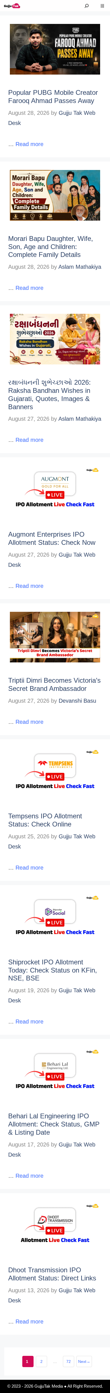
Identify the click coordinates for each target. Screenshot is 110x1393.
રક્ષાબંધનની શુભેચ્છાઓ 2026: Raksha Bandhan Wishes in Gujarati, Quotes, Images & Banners (49, 394)
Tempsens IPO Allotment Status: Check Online (45, 820)
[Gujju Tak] (12, 5)
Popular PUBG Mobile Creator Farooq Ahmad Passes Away (53, 96)
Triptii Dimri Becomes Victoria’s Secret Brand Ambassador (54, 684)
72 (70, 1363)
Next (84, 1361)
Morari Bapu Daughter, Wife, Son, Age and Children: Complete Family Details (50, 247)
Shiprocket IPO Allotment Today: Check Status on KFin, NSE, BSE (52, 970)
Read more (29, 144)
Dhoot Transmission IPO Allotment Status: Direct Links (52, 1274)
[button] (86, 5)
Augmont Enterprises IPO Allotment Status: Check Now (51, 538)
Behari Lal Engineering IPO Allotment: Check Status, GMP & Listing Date (54, 1124)
